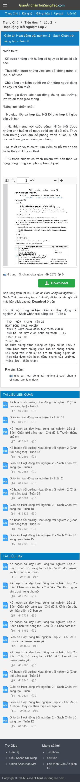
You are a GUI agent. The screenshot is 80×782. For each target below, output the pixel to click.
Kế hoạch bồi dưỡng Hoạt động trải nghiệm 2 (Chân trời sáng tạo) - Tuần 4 (43, 404)
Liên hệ (71, 13)
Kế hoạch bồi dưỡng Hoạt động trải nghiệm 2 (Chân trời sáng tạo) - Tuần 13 (43, 449)
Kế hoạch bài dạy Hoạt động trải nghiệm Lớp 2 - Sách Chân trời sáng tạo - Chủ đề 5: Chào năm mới (43, 624)
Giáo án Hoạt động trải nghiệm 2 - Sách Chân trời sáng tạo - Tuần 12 (43, 719)
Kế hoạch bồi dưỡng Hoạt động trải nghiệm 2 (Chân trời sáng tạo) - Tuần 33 (43, 673)
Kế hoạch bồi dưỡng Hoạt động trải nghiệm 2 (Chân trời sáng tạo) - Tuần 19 (43, 491)
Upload (58, 13)
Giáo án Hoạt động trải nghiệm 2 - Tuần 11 (37, 417)
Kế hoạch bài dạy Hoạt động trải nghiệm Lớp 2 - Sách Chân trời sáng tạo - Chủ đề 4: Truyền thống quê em (43, 432)
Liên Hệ (14, 752)
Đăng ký (27, 13)
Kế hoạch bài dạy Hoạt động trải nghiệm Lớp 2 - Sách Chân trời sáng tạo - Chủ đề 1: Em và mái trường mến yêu (43, 656)
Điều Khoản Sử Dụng (23, 758)
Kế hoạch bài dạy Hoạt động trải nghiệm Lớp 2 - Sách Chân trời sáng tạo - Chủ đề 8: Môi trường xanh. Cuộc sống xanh (43, 568)
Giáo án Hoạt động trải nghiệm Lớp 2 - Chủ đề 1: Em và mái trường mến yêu (43, 639)
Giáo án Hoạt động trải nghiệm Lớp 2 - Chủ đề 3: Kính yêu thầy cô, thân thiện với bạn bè (43, 704)
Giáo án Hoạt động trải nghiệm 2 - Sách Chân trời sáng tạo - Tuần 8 (43, 688)
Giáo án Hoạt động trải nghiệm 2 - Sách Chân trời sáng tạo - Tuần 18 (43, 507)
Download (59, 283)
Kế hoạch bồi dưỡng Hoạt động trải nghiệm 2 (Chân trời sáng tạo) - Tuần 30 (43, 522)
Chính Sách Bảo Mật (22, 764)
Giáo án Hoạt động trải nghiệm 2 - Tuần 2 (36, 478)
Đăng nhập (43, 13)
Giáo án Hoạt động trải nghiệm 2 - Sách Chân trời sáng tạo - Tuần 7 (43, 465)
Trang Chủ (11, 13)
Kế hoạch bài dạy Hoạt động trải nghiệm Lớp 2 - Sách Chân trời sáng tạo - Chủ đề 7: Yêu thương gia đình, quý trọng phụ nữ (43, 587)
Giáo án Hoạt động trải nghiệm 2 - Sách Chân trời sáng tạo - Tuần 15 (43, 537)
